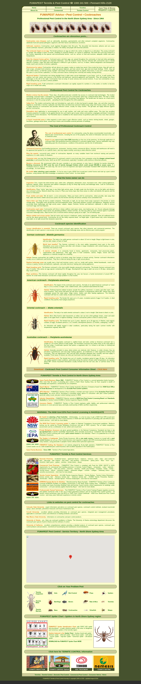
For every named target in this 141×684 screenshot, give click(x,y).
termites (63, 462)
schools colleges (90, 470)
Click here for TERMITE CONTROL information (70, 652)
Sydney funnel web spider (83, 633)
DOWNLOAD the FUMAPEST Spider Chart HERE (65, 641)
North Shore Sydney (83, 382)
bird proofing (75, 460)
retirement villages (77, 470)
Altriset (51, 478)
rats (112, 460)
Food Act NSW (97, 465)
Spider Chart (69, 633)
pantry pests (95, 460)
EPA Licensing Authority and (100, 440)
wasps (80, 462)
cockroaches (85, 460)
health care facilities (88, 469)
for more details (40, 168)
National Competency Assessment (89, 423)
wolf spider (88, 635)
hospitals (99, 469)
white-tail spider (65, 635)
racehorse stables (63, 470)
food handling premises (66, 467)
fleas (102, 460)
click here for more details (59, 420)
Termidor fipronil (60, 478)
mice (107, 460)
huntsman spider (78, 636)
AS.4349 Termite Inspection (69, 475)
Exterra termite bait (46, 477)
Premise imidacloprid (73, 478)
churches (70, 469)
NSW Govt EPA (101, 417)
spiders (57, 462)
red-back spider (54, 635)
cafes (104, 467)
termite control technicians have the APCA (53, 493)
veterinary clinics (103, 470)
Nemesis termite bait (62, 477)
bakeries (110, 467)
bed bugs (47, 460)
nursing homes (44, 470)
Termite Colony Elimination (104, 475)
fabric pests (50, 462)
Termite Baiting (90, 475)
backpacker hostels (46, 469)
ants (41, 460)
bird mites (65, 460)
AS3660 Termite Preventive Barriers (101, 477)
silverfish (42, 462)
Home (104, 675)
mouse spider (54, 636)
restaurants (97, 467)
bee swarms (56, 460)
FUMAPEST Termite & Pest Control (76, 380)
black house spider (78, 635)
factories (77, 469)
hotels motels (108, 469)
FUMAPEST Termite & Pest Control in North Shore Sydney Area (70, 375)
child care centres (59, 469)
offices (53, 470)
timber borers (72, 462)
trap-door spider (66, 636)
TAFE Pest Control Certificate (79, 493)
